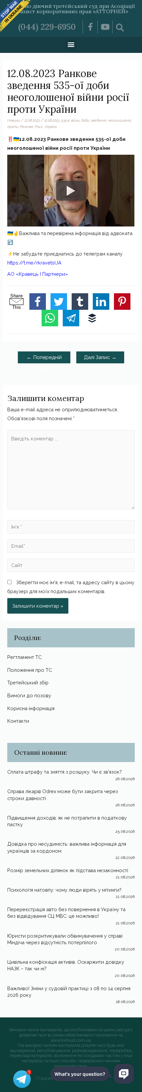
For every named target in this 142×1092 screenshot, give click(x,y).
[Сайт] (70, 566)
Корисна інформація (30, 708)
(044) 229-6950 (47, 26)
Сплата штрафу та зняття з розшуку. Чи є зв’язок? (64, 772)
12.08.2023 (51, 120)
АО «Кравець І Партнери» (37, 274)
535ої (65, 120)
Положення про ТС (29, 670)
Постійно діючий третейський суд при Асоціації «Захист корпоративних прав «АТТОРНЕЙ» (71, 9)
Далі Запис (100, 357)
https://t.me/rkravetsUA (34, 262)
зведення (98, 120)
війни (75, 120)
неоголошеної (119, 120)
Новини (13, 120)
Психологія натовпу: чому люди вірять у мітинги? (64, 890)
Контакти (18, 721)
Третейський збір (28, 682)
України (51, 127)
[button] (71, 44)
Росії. (39, 127)
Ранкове (26, 127)
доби (85, 120)
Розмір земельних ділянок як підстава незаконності (67, 870)
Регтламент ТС (24, 657)
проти (12, 127)
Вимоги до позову (29, 695)
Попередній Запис (44, 358)
